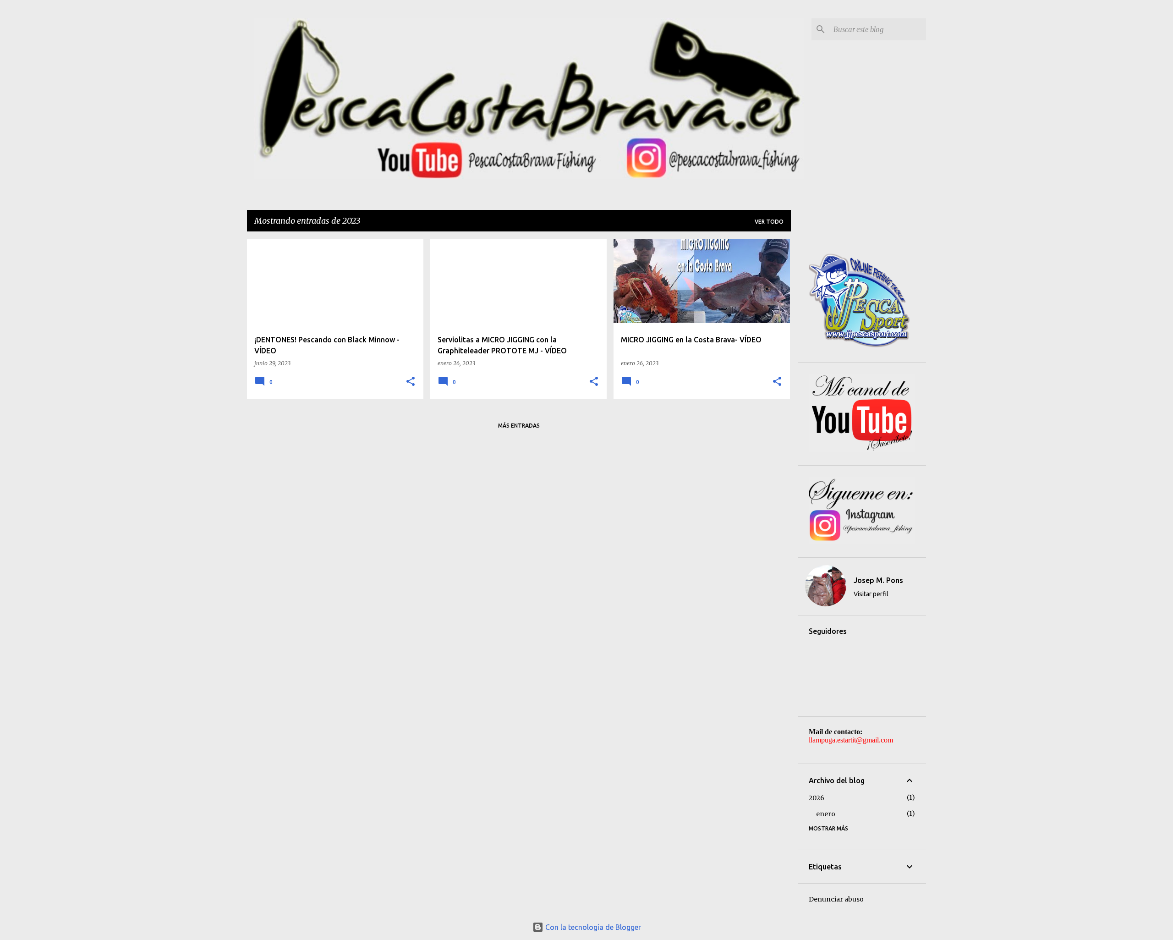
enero (825, 814)
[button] (410, 382)
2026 (816, 798)
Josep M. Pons (878, 580)
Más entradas (519, 426)
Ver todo (769, 222)
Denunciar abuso (836, 899)
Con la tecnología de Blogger (592, 927)
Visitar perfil (871, 594)
